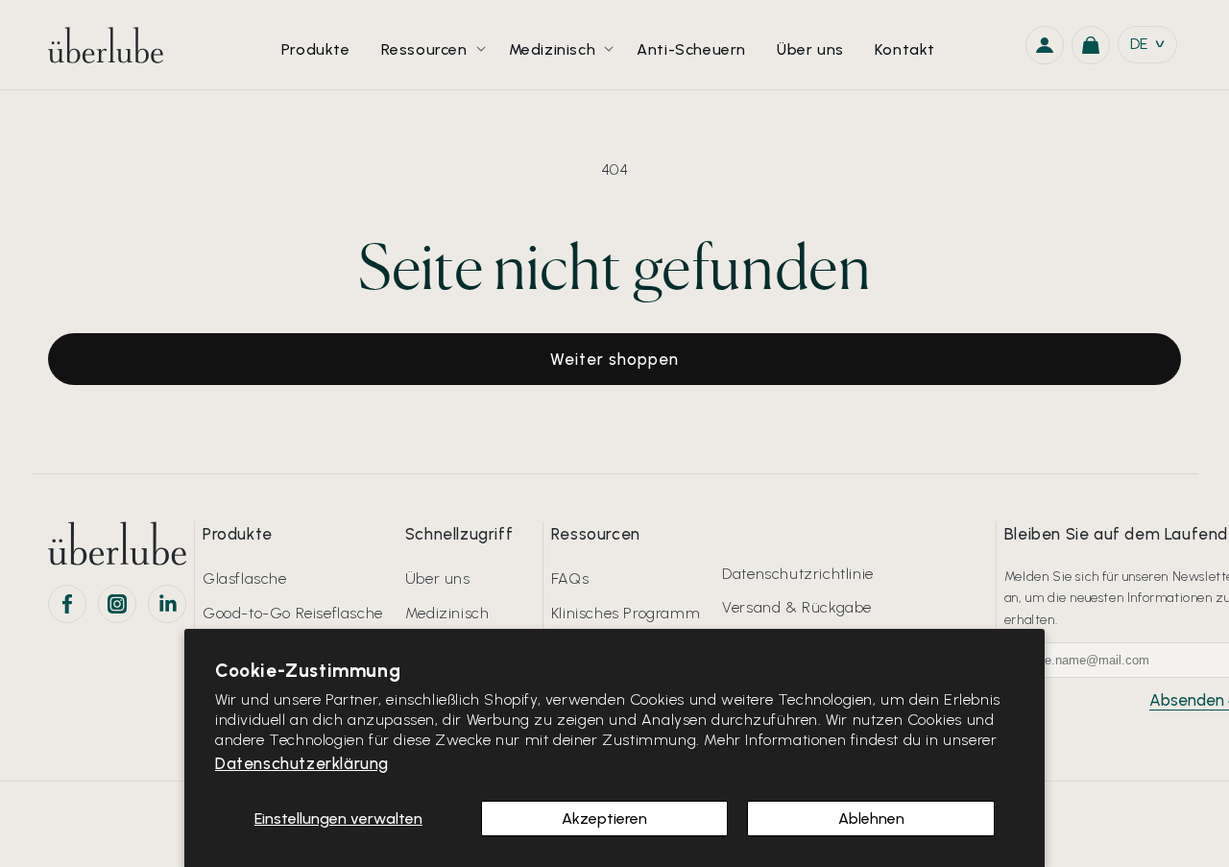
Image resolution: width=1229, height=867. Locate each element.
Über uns (437, 578)
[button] (430, 44)
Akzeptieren (604, 818)
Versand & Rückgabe (797, 607)
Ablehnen (871, 818)
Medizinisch (447, 613)
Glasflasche (245, 578)
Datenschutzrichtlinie (798, 574)
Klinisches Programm (625, 613)
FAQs (570, 578)
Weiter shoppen (614, 359)
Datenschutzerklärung (302, 763)
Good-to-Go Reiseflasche (293, 613)
